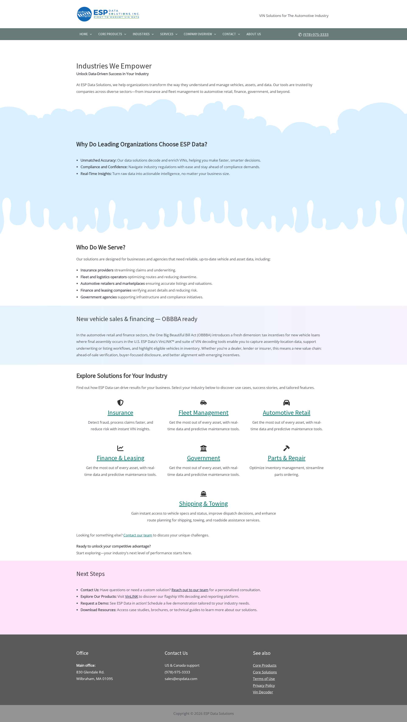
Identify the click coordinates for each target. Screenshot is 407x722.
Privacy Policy (264, 685)
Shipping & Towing (203, 503)
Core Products (110, 34)
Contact (229, 34)
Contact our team (137, 535)
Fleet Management (203, 412)
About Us (254, 34)
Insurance (120, 412)
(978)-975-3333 (316, 34)
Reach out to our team (189, 589)
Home (83, 34)
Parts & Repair (286, 458)
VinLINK (131, 596)
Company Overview (198, 34)
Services (166, 34)
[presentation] (90, 34)
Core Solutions (265, 672)
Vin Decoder (263, 692)
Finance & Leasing (120, 458)
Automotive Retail (286, 412)
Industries (141, 34)
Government (203, 458)
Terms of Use (264, 678)
